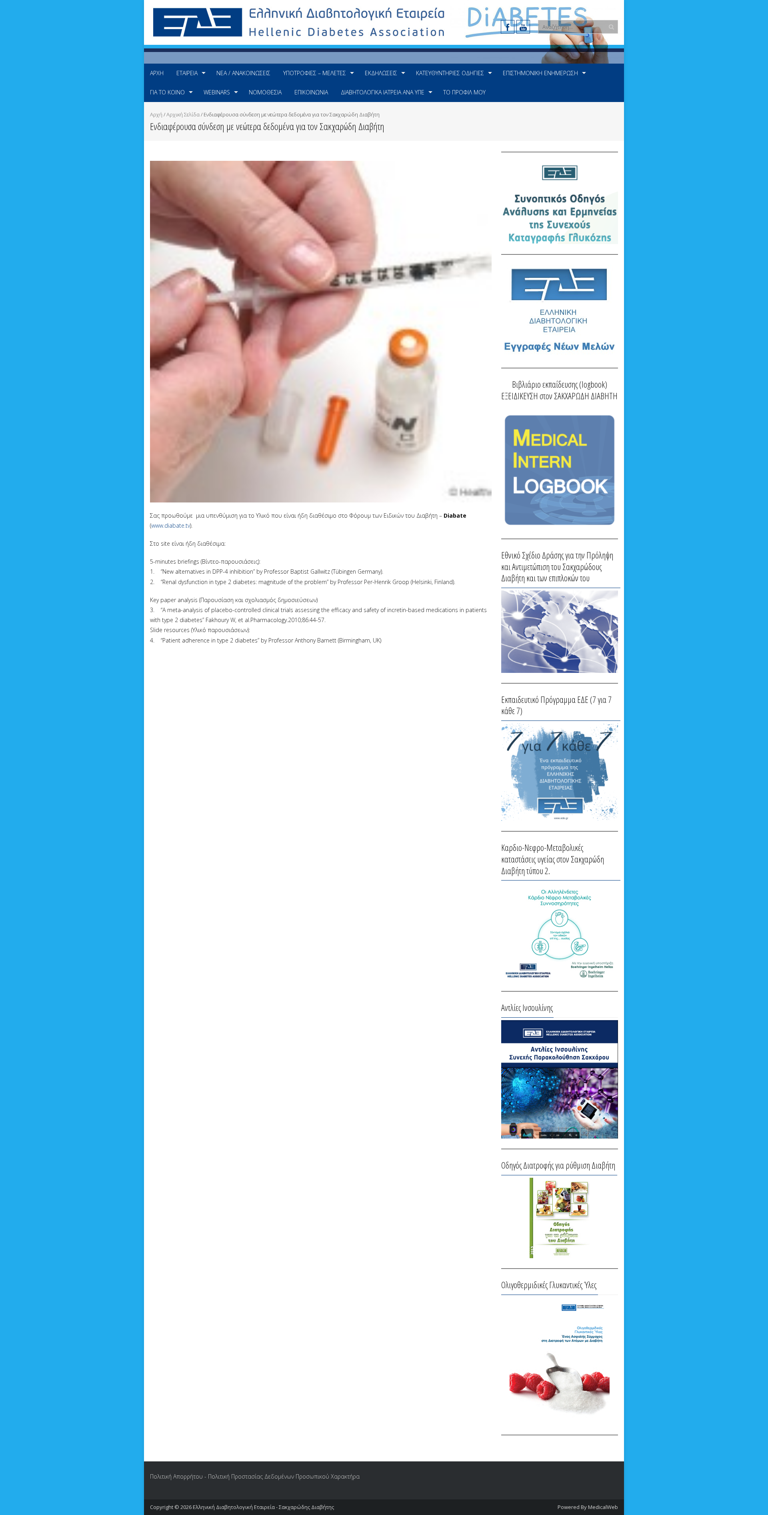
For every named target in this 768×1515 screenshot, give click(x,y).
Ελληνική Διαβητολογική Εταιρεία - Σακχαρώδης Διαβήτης (263, 1507)
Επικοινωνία (311, 92)
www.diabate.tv (170, 525)
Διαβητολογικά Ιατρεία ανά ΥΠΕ (382, 92)
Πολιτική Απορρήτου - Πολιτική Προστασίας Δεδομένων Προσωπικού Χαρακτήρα (255, 1476)
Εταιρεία (187, 73)
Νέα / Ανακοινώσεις (243, 73)
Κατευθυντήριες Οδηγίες (450, 73)
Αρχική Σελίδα (183, 114)
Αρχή (157, 73)
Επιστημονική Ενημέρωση (540, 73)
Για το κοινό (167, 92)
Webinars (217, 92)
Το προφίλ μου (464, 92)
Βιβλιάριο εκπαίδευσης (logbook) (559, 384)
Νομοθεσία (265, 92)
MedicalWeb (603, 1507)
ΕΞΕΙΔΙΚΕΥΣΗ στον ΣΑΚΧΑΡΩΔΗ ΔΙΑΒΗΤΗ (559, 396)
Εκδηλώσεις (381, 73)
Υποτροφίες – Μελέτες (314, 73)
